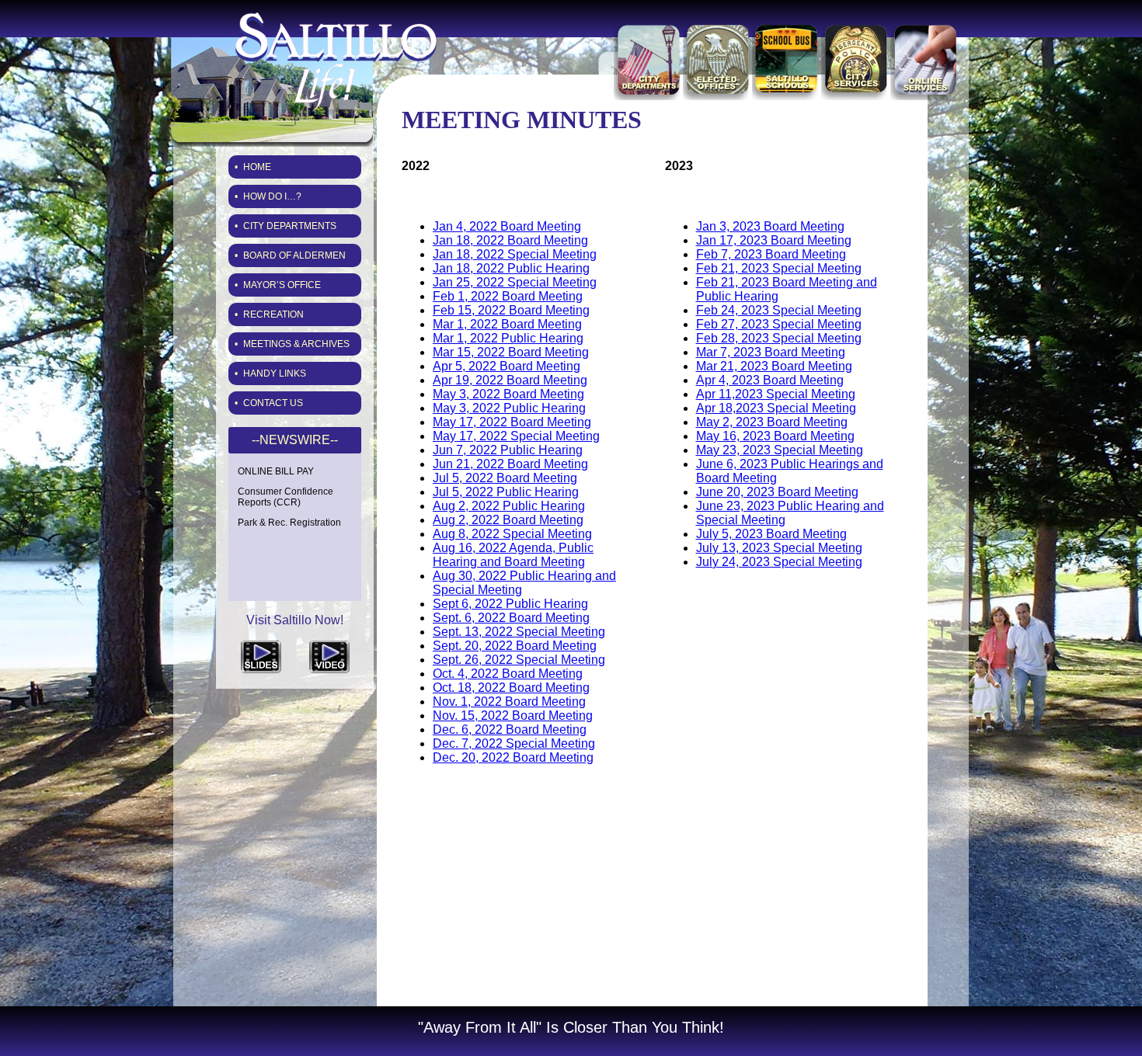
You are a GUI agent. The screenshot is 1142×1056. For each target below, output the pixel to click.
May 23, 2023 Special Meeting (779, 450)
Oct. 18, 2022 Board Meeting (511, 687)
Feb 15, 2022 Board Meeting (511, 310)
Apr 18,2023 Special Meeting (776, 408)
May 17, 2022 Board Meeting (512, 422)
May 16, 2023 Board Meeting (775, 436)
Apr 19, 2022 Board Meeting (510, 380)
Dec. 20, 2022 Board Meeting (513, 757)
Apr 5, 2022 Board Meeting (506, 366)
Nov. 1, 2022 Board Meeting (509, 701)
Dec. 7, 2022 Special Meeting (514, 743)
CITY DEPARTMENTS (289, 226)
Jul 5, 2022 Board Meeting (505, 478)
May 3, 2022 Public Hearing (509, 408)
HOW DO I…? (272, 196)
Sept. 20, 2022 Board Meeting (515, 645)
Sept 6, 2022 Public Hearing (510, 603)
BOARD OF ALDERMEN (294, 255)
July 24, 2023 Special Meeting (779, 561)
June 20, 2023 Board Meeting (777, 491)
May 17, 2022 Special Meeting (516, 436)
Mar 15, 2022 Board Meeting (511, 352)
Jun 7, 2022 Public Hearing (508, 450)
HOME (257, 167)
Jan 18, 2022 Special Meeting (515, 254)
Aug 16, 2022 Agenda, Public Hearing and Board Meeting (513, 554)
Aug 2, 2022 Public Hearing (509, 505)
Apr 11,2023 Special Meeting (775, 394)
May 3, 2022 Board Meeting (508, 394)
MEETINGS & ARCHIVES (296, 344)
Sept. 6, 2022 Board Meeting (511, 617)
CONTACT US (273, 403)
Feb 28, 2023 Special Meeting (779, 338)
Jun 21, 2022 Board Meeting (510, 464)
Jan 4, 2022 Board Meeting (507, 226)
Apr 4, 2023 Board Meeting (770, 380)
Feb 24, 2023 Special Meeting (779, 310)
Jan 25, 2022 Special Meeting (515, 282)
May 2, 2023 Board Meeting (772, 422)
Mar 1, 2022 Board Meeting (507, 324)
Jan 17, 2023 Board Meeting (773, 240)
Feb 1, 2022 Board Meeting (508, 296)
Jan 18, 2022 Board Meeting (510, 240)
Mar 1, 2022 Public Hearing (508, 338)
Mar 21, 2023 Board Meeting (774, 366)
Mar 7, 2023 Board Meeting (770, 352)
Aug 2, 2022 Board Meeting (508, 519)
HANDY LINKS (274, 373)
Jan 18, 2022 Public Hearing (511, 268)
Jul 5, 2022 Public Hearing (506, 491)
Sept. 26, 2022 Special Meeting (519, 659)
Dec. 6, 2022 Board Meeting (510, 729)
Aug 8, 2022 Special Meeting (512, 533)
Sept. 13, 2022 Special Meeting (519, 631)
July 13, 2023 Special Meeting (779, 547)
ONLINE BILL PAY (276, 471)
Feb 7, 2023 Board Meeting (771, 254)
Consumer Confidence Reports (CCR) (285, 497)
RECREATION (273, 314)
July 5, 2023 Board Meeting (771, 533)
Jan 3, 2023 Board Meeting (770, 226)
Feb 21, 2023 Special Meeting (779, 268)
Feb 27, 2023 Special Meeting (779, 324)
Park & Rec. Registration (289, 522)
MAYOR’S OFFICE (282, 285)
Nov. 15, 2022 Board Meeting (513, 715)
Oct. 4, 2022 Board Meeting (508, 673)
